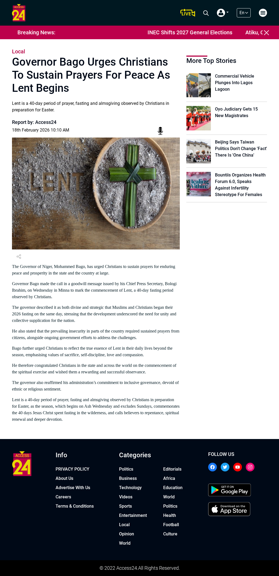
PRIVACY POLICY (72, 469)
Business (128, 478)
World (125, 543)
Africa (169, 478)
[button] (223, 13)
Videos (125, 496)
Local (124, 524)
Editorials (172, 469)
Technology (130, 487)
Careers (63, 496)
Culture (170, 534)
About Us (64, 478)
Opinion (126, 534)
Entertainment (133, 515)
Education (173, 487)
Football (171, 524)
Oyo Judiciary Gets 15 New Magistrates (236, 112)
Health (169, 515)
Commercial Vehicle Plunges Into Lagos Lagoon (234, 83)
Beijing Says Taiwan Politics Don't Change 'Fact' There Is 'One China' (241, 148)
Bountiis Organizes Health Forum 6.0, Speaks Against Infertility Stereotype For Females (240, 184)
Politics (126, 469)
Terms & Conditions (75, 506)
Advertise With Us (73, 487)
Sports (125, 506)
